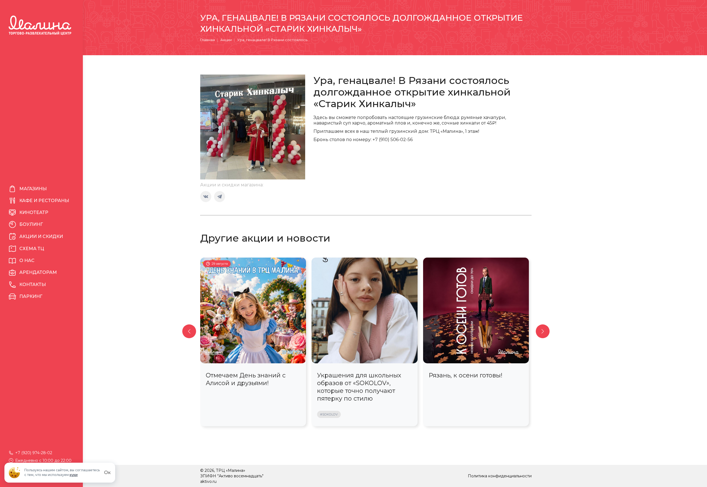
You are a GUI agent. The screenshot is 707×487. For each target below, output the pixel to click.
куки (74, 475)
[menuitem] (41, 189)
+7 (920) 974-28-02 (33, 452)
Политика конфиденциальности (500, 475)
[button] (189, 331)
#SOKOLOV (329, 414)
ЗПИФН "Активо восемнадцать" (231, 475)
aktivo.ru (208, 481)
